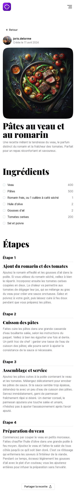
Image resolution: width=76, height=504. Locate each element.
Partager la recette (36, 486)
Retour (13, 29)
